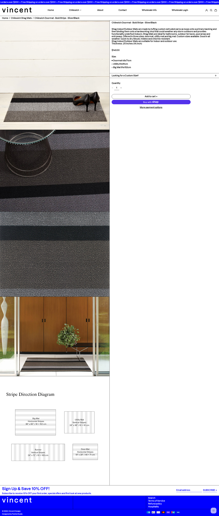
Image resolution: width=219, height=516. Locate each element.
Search (151, 498)
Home (51, 10)
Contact (122, 10)
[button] (211, 10)
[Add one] (121, 88)
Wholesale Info (149, 10)
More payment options (151, 107)
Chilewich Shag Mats (21, 18)
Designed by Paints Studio (12, 514)
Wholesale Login (180, 10)
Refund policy (155, 504)
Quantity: (116, 83)
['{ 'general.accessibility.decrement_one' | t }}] (112, 88)
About (100, 10)
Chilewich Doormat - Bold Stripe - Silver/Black (56, 18)
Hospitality (153, 507)
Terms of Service (156, 501)
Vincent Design (14, 511)
